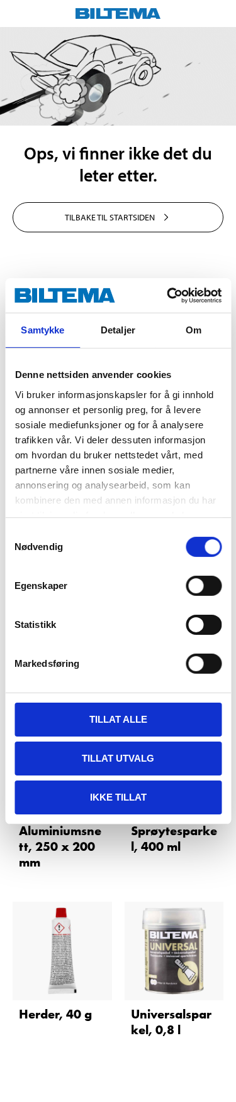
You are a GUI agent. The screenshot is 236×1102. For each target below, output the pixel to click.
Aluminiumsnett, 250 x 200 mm (60, 846)
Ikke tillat (118, 796)
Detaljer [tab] (118, 330)
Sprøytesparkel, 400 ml (174, 839)
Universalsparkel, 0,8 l (171, 1022)
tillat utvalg (118, 758)
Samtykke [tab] (42, 330)
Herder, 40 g (55, 1014)
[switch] (204, 586)
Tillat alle (118, 719)
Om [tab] (193, 330)
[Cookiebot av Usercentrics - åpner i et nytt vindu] (168, 295)
